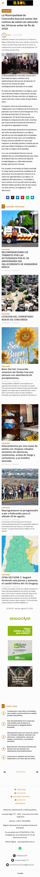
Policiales (21, 793)
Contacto (21, 800)
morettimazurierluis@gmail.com (22, 865)
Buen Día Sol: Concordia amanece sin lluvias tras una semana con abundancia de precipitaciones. (17, 374)
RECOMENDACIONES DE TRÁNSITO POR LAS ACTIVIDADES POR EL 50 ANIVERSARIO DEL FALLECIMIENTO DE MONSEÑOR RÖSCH (19, 260)
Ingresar (21, 803)
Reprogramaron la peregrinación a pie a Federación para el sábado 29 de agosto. (20, 513)
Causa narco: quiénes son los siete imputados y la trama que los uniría (21, 757)
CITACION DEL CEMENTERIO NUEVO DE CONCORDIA (17, 318)
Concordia (7, 11)
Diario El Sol (20, 772)
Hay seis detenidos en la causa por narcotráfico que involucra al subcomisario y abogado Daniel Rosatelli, (21, 724)
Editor (9, 35)
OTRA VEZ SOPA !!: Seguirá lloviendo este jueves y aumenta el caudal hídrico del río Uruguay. (20, 580)
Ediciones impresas (21, 797)
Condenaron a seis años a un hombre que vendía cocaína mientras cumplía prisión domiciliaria (22, 713)
